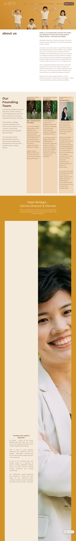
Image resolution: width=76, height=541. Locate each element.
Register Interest (68, 532)
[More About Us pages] (37, 3)
